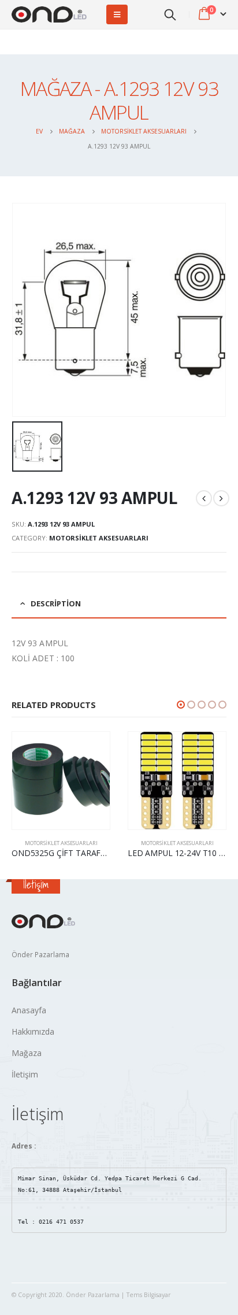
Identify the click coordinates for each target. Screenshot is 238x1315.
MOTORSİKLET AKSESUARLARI (98, 538)
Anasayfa (29, 1010)
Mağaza (27, 1052)
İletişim (25, 1074)
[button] (181, 705)
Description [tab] (56, 603)
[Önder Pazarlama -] (49, 14)
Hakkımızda (33, 1031)
